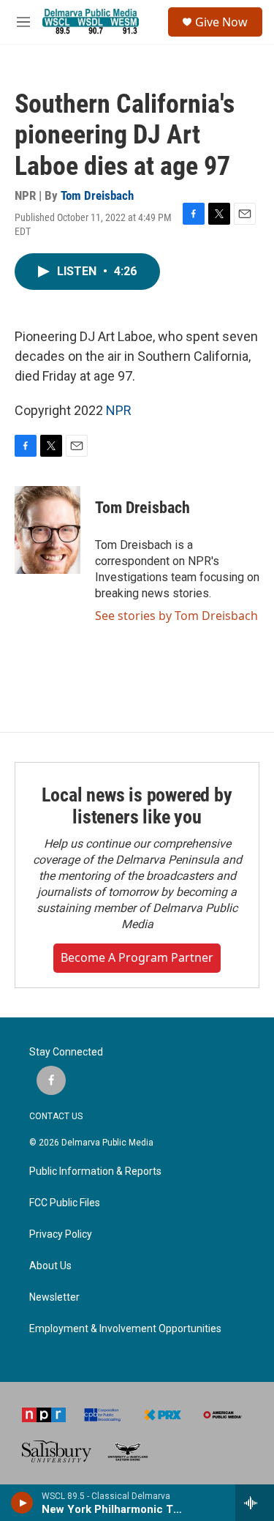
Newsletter (54, 1297)
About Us (50, 1265)
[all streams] (254, 1502)
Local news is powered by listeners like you (137, 806)
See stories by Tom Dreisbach (176, 616)
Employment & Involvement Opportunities (125, 1328)
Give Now (221, 22)
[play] (22, 1502)
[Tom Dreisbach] (47, 530)
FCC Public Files (64, 1202)
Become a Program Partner (137, 957)
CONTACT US (56, 1116)
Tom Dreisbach (97, 195)
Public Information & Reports (95, 1171)
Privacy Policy (60, 1234)
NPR (119, 410)
